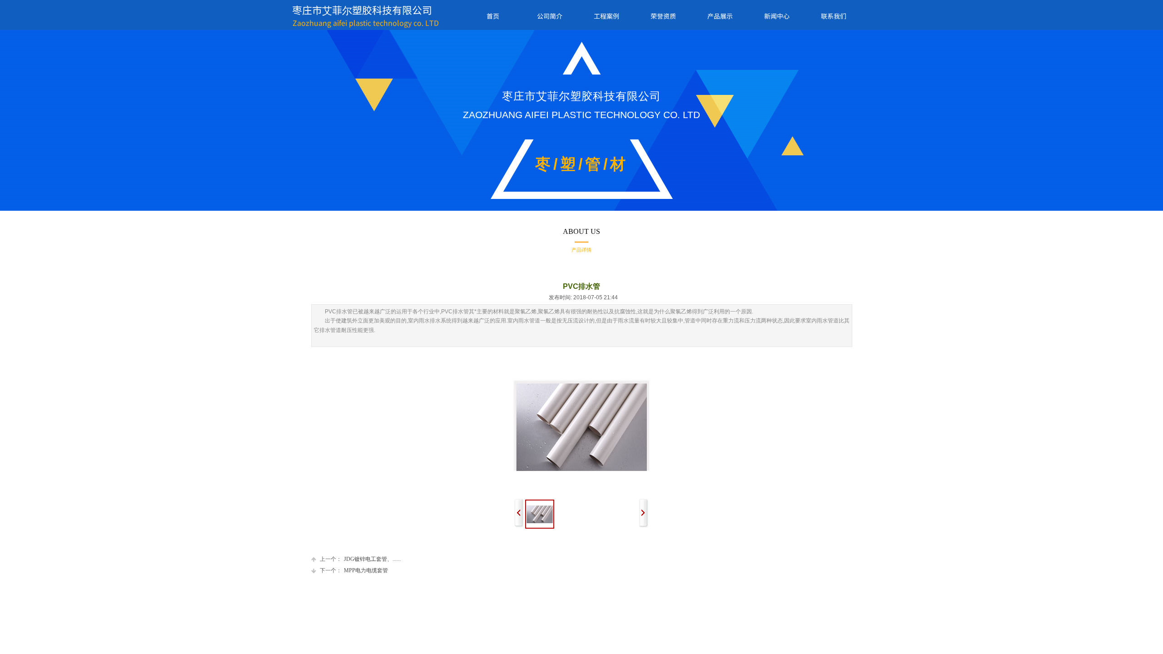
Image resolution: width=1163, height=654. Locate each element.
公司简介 (549, 15)
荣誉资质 (663, 15)
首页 (493, 15)
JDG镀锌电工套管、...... (360, 559)
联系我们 (833, 15)
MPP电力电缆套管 (354, 570)
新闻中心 (777, 15)
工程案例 (606, 15)
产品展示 (720, 15)
